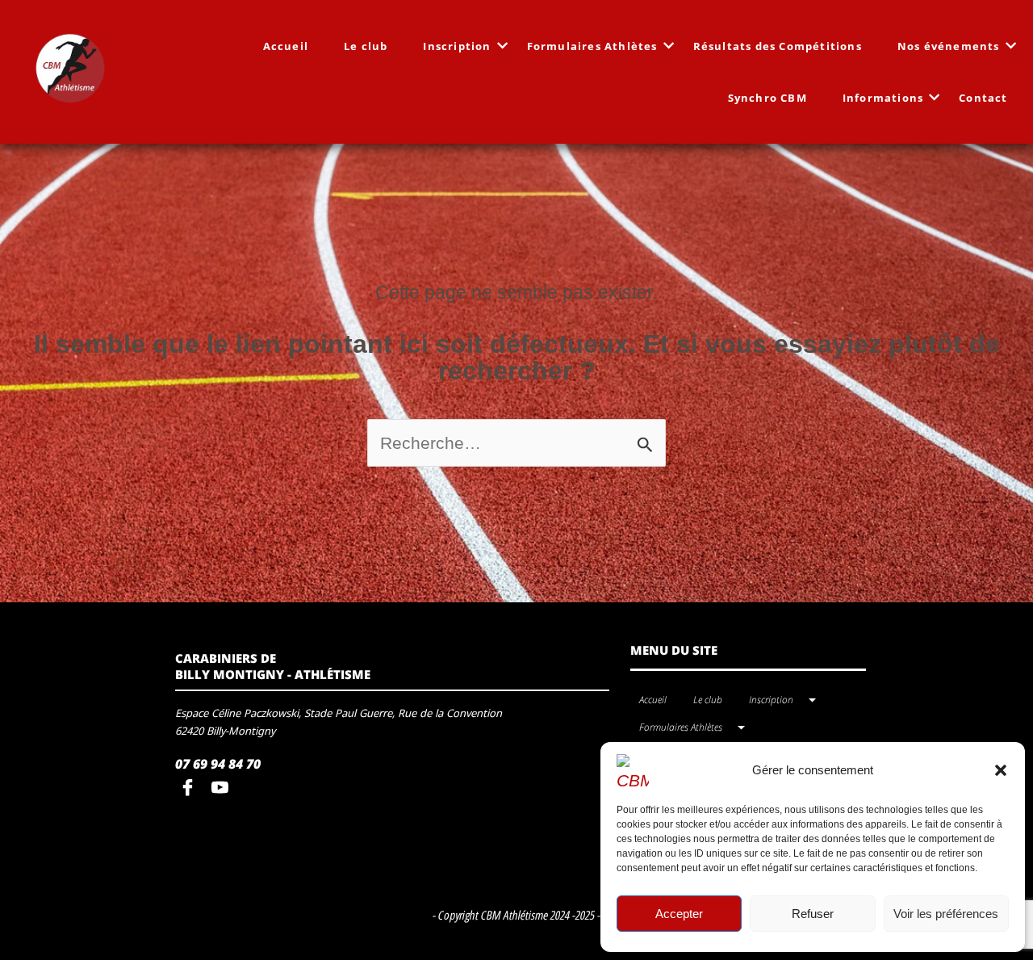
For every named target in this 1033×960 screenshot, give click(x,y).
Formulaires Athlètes (592, 46)
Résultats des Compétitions (777, 46)
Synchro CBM (767, 97)
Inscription (457, 46)
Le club (365, 46)
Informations (883, 97)
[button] (1001, 770)
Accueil (285, 46)
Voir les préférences (945, 913)
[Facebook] (191, 789)
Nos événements (948, 46)
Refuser (813, 913)
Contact (983, 97)
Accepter (679, 913)
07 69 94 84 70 (218, 764)
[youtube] (223, 789)
